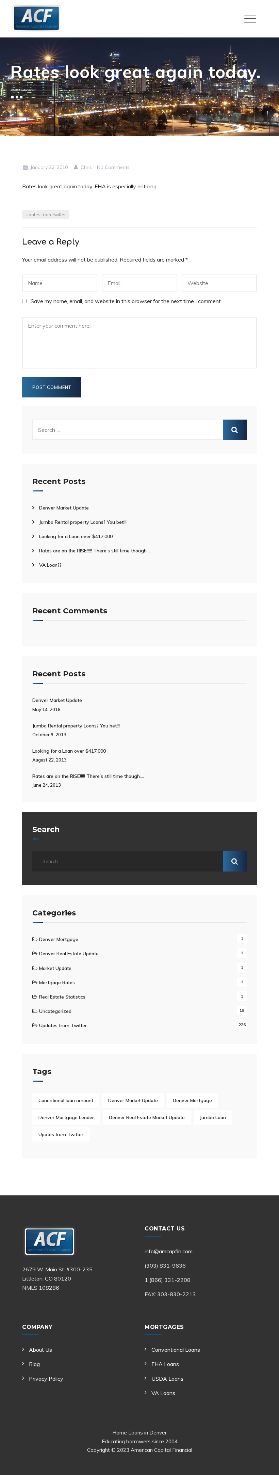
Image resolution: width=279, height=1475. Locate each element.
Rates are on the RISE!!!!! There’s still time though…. (95, 551)
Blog (34, 1364)
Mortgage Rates (57, 982)
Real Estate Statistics (62, 997)
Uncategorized (55, 1011)
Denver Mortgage (58, 939)
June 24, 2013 (46, 785)
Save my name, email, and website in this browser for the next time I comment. (126, 301)
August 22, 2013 (49, 760)
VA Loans (163, 1393)
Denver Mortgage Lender (66, 1117)
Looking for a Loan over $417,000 (76, 536)
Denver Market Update (64, 508)
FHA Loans (165, 1364)
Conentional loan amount (65, 1100)
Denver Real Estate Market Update (147, 1117)
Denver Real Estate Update (69, 954)
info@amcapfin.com (169, 1251)
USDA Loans (167, 1378)
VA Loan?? (50, 565)
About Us (40, 1349)
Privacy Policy (46, 1378)
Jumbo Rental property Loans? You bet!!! (83, 522)
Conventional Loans (175, 1349)
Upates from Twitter (46, 214)
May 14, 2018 (46, 709)
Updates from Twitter (63, 1025)
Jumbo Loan (213, 1117)
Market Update (55, 968)
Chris (85, 167)
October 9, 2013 (49, 734)
